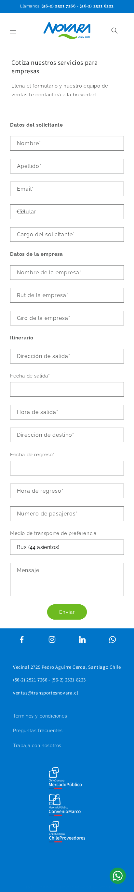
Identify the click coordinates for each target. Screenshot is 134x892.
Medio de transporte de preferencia (53, 533)
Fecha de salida (30, 376)
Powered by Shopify (94, 887)
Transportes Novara (55, 887)
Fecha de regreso (32, 455)
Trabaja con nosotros (37, 745)
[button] (13, 30)
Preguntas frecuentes (38, 730)
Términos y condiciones (40, 716)
